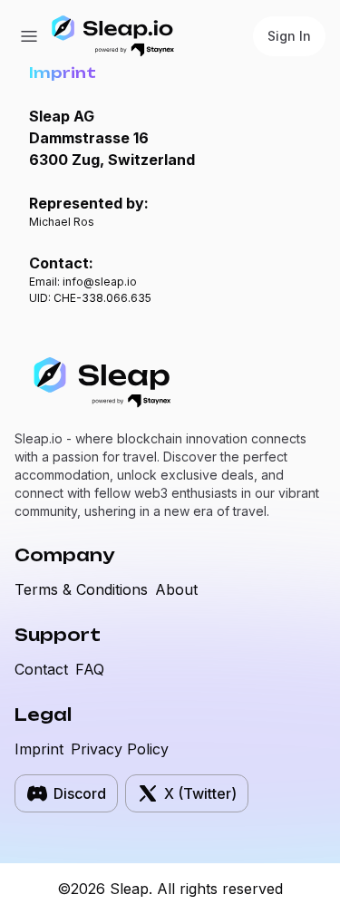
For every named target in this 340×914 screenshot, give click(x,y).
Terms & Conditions (81, 589)
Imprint (39, 749)
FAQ (89, 669)
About (176, 589)
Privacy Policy (120, 749)
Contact (41, 669)
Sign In (289, 36)
